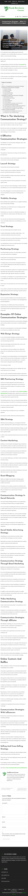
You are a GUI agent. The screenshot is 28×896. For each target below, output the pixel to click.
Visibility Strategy (7, 90)
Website (4, 827)
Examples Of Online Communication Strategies (12, 95)
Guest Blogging (7, 101)
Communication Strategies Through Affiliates (14, 108)
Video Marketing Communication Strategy (13, 107)
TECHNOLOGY (13, 39)
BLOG (9, 1)
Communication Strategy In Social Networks (13, 103)
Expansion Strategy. (8, 94)
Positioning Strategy (8, 92)
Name (4, 817)
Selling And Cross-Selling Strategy (11, 112)
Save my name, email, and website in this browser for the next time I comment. (13, 834)
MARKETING (5, 39)
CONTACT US (14, 3)
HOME (6, 1)
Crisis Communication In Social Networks (16, 767)
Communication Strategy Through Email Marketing (14, 105)
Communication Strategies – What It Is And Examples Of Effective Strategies (13, 45)
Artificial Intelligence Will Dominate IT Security (6, 789)
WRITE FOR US (21, 1)
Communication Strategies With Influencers (13, 111)
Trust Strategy (7, 91)
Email (3, 822)
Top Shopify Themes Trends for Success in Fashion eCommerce (22, 789)
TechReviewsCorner (16, 41)
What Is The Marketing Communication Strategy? (13, 86)
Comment (4, 803)
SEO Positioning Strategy (9, 98)
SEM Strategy (7, 99)
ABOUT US (14, 1)
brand (22, 64)
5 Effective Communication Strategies (10, 87)
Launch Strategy (7, 89)
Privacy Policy (6, 881)
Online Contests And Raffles (8, 109)
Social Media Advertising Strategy (11, 104)
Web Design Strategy (8, 96)
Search (24, 16)
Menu (3, 16)
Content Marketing (8, 100)
